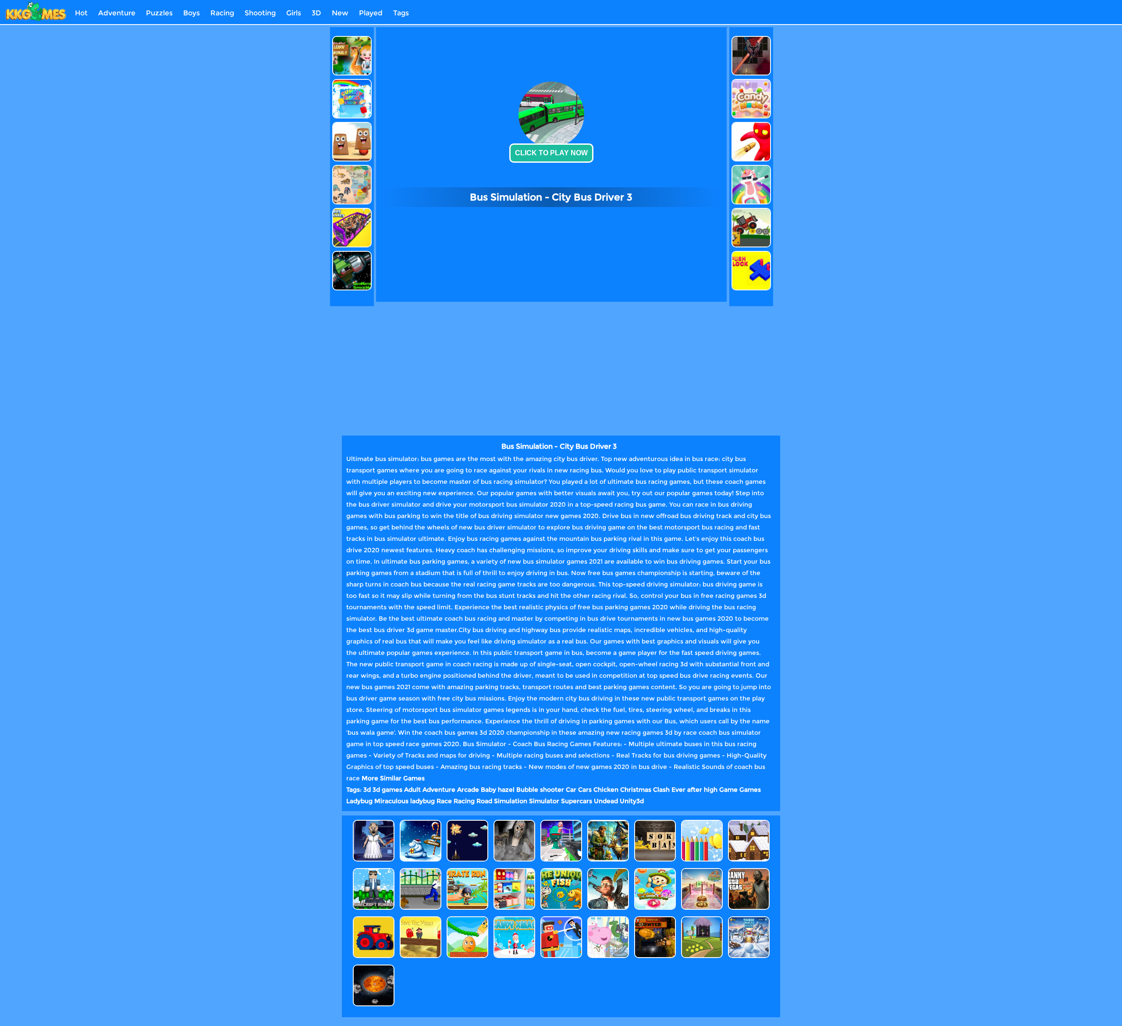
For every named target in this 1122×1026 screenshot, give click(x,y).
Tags (401, 13)
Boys (191, 13)
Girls (293, 13)
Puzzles (159, 13)
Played (371, 13)
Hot (81, 13)
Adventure (116, 13)
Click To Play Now (551, 153)
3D (316, 13)
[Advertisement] (291, 158)
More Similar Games (393, 778)
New (340, 13)
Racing (222, 13)
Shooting (260, 13)
